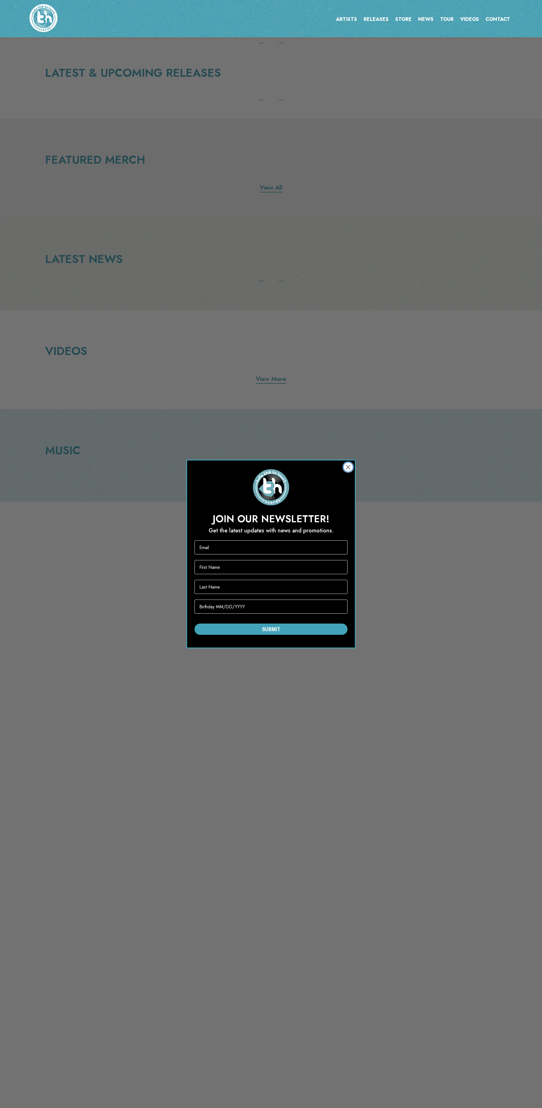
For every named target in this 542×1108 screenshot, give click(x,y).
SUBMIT (271, 629)
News (426, 19)
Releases (376, 19)
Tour (447, 19)
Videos (469, 19)
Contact (498, 19)
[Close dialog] (348, 467)
